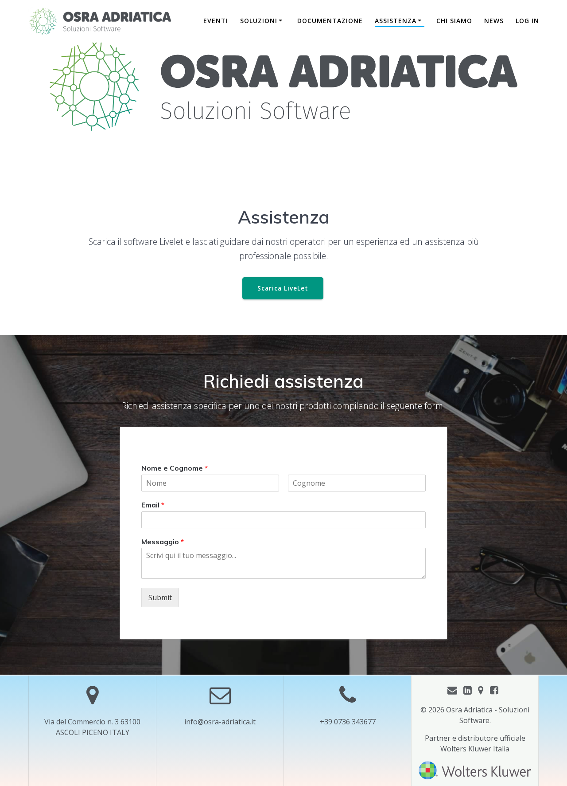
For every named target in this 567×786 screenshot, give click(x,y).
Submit (160, 598)
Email (152, 504)
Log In (527, 20)
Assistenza (395, 20)
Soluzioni (258, 20)
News (494, 20)
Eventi (215, 20)
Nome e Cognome (174, 468)
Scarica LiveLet (282, 288)
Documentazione (330, 20)
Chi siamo (454, 20)
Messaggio (162, 541)
